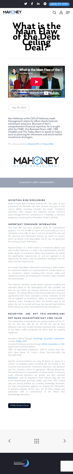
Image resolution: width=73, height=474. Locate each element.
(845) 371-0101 (59, 4)
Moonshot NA (33, 144)
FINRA (19, 341)
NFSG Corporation (50, 344)
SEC (63, 344)
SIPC (25, 341)
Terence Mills (48, 144)
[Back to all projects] (36, 440)
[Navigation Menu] (68, 12)
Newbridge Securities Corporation (48, 339)
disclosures (13, 378)
